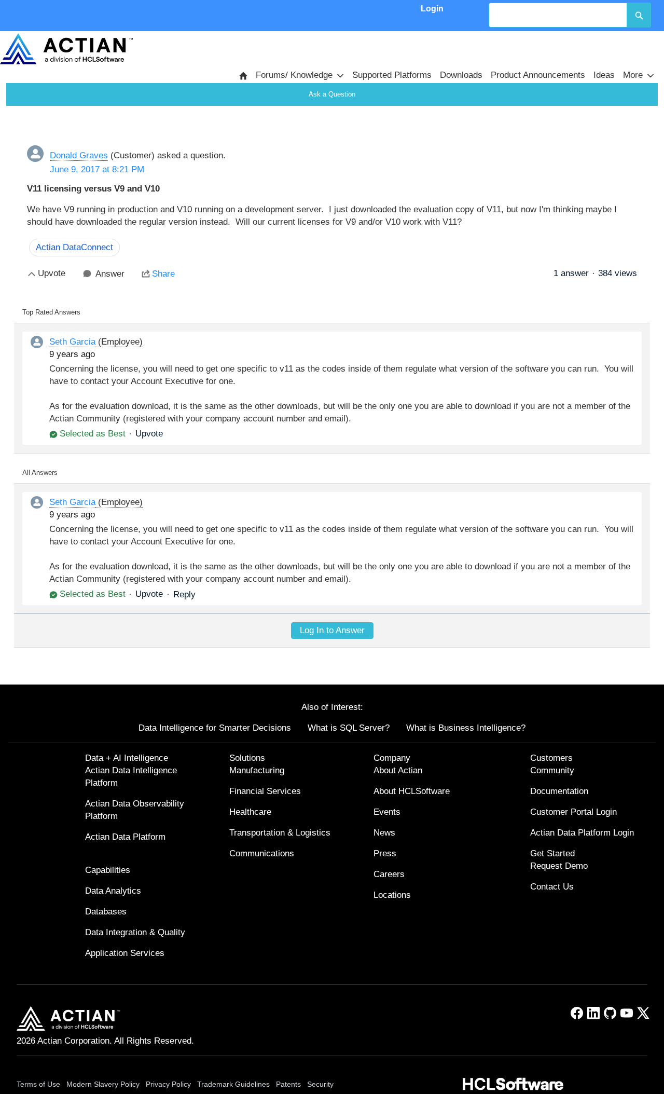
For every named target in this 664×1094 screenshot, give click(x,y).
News (384, 833)
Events (387, 812)
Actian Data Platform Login (582, 833)
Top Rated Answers (51, 312)
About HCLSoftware (412, 791)
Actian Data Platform (125, 837)
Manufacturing (256, 770)
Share (163, 273)
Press (385, 853)
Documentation (559, 791)
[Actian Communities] (66, 48)
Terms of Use (38, 1084)
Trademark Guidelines (233, 1084)
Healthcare (250, 812)
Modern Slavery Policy (103, 1084)
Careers (389, 874)
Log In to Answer (332, 630)
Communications (261, 853)
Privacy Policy (168, 1084)
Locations (392, 895)
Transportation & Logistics (279, 833)
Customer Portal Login (573, 812)
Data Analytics (113, 891)
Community (552, 770)
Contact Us (552, 887)
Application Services (124, 953)
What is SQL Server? (349, 728)
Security (320, 1084)
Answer (110, 274)
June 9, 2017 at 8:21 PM (97, 169)
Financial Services (265, 791)
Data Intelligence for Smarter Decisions (215, 728)
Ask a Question (332, 94)
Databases (106, 912)
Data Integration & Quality (135, 932)
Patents (288, 1084)
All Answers (40, 472)
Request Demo (559, 866)
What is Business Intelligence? (465, 728)
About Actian (398, 770)
